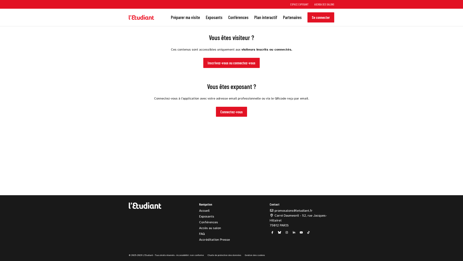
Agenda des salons (324, 4)
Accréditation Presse (214, 240)
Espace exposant (299, 4)
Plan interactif (265, 17)
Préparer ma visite (185, 17)
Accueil (204, 211)
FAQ (202, 234)
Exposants (214, 17)
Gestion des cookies (255, 255)
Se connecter (321, 17)
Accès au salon (210, 228)
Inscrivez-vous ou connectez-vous (231, 63)
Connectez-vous (231, 111)
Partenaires (292, 17)
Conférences (238, 17)
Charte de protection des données (224, 255)
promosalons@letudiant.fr (293, 211)
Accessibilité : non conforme (190, 255)
